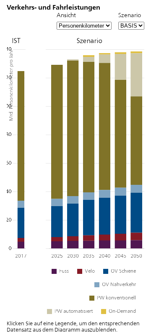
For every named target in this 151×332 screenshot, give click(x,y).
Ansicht (66, 14)
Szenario (129, 14)
